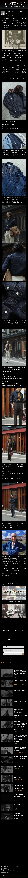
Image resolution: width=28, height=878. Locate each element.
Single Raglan (17, 677)
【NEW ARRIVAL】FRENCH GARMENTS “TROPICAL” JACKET (20, 787)
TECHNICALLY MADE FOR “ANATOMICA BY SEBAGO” (20, 758)
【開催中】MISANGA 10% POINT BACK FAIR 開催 (20, 749)
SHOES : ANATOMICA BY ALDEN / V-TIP (13, 385)
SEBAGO (16, 762)
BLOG (11, 6)
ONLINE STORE (23, 6)
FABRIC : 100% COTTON (8, 124)
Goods (15, 768)
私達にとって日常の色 (20, 680)
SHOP (2, 6)
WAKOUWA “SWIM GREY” (19, 691)
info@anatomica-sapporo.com (7, 870)
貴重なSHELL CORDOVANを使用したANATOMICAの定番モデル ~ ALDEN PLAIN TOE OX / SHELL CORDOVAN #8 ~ (20, 725)
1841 (15, 808)
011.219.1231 (6, 869)
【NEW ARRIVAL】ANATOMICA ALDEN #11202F (20, 796)
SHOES (15, 694)
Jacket (15, 790)
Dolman (22, 808)
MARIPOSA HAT (18, 766)
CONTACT (16, 6)
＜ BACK (9, 639)
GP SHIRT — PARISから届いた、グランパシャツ (20, 701)
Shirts (13, 15)
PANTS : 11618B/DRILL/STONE (10, 383)
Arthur (18, 808)
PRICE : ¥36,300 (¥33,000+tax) (10, 128)
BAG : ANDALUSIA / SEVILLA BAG (11, 478)
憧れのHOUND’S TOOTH (18, 805)
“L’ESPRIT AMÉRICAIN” (18, 776)
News (15, 752)
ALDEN (6, 6)
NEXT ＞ (19, 639)
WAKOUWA (20, 694)
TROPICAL (20, 790)
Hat (18, 768)
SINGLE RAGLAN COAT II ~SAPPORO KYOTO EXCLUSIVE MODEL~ (20, 672)
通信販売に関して (20, 752)
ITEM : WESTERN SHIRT (9, 121)
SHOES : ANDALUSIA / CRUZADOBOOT (13, 477)
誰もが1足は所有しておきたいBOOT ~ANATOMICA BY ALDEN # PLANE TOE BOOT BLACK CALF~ (20, 712)
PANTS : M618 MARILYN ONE (10, 525)
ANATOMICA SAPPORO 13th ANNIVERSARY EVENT (18, 816)
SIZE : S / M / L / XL (7, 126)
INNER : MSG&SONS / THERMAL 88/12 (13, 523)
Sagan (19, 809)
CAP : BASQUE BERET (8, 522)
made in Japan (6, 130)
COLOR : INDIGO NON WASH (10, 123)
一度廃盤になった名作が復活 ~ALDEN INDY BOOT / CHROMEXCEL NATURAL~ (20, 738)
